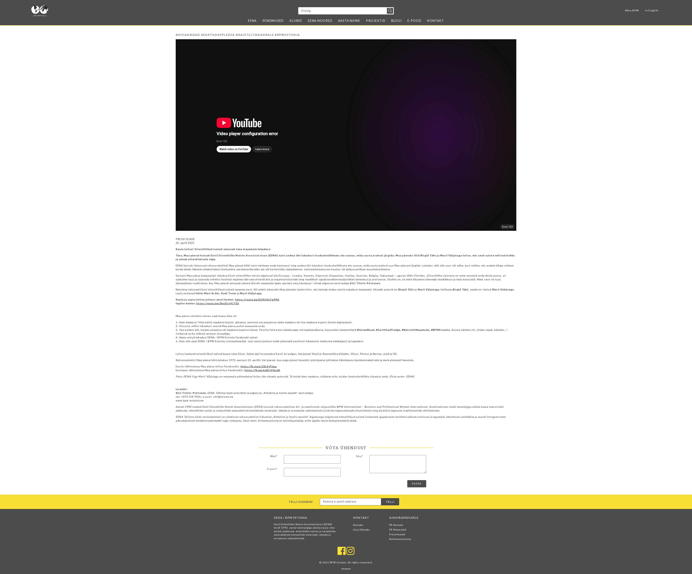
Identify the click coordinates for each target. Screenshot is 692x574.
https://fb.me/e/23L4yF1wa (259, 366)
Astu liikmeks (361, 529)
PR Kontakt (396, 525)
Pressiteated (397, 534)
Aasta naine (349, 21)
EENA (252, 21)
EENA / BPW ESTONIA (62, 10)
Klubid (295, 21)
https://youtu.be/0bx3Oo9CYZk (217, 303)
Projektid (375, 21)
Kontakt (435, 21)
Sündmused (273, 21)
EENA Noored (320, 21)
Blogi (396, 21)
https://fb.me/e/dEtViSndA (262, 370)
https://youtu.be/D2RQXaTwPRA (257, 299)
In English (651, 10)
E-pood (414, 21)
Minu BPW (632, 10)
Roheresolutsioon (400, 539)
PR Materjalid (397, 529)
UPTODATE (346, 569)
